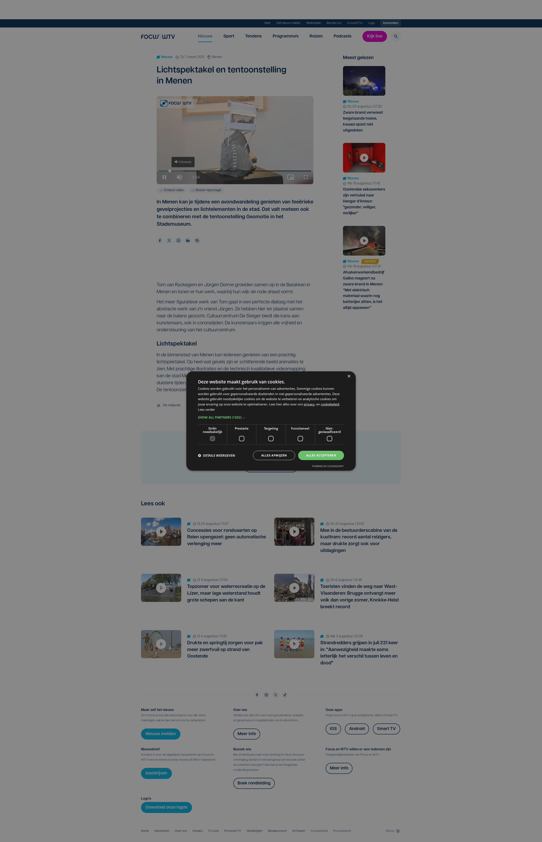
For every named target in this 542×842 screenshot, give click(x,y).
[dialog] (271, 421)
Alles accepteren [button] (321, 455)
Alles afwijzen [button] (274, 455)
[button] (271, 417)
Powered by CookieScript (328, 466)
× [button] (348, 376)
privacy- (309, 404)
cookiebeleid (330, 404)
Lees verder (206, 409)
